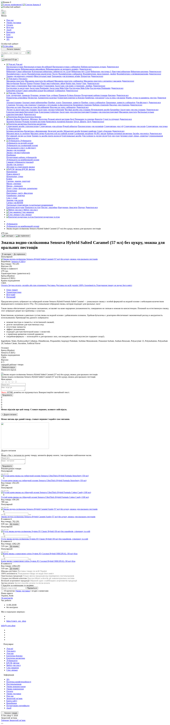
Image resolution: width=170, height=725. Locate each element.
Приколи (63, 95)
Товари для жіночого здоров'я (19, 76)
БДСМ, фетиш (12, 663)
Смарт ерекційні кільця (32, 90)
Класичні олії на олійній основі (59, 133)
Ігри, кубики (52, 95)
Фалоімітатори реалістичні (39, 74)
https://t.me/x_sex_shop (16, 621)
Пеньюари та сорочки (84, 119)
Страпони (10, 105)
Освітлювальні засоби (71, 136)
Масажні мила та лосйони (18, 133)
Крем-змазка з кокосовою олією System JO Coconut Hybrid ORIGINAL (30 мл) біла (38, 561)
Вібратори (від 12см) (80, 71)
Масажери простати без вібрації (39, 81)
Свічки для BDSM (14, 203)
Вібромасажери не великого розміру (62, 69)
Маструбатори (12, 83)
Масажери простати (15, 81)
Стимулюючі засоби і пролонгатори (22, 126)
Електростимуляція (15, 112)
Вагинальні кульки (15, 67)
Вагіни (23, 83)
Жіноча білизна (13, 119)
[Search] (28, 52)
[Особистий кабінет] (85, 7)
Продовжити (7, 395)
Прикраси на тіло (33, 207)
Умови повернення (15, 689)
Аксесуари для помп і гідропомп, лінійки (73, 86)
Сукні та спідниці (111, 119)
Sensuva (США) (18, 261)
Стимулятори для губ (113, 126)
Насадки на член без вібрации (35, 107)
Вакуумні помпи (35, 86)
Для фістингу (142, 102)
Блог (8, 34)
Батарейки (115, 110)
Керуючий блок (31, 112)
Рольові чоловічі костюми (34, 121)
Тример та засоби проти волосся (46, 136)
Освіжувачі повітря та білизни (71, 98)
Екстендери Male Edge (79, 88)
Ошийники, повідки (15, 195)
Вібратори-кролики (139, 71)
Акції (8, 30)
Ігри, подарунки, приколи (18, 95)
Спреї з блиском (104, 131)
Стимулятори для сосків (135, 126)
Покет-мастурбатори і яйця (53, 83)
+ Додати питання (9, 414)
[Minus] (2, 514)
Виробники (11, 703)
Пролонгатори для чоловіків (90, 126)
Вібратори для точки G (101, 71)
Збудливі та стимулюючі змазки (20, 167)
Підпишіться (32, 588)
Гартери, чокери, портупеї (18, 181)
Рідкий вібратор (70, 126)
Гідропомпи (48, 86)
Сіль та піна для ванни (115, 98)
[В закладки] (7, 235)
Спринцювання (156, 136)
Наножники (11, 172)
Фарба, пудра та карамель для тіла (141, 98)
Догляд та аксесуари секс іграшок (21, 110)
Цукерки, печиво (38, 95)
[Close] (2, 372)
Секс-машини (12, 668)
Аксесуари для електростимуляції (74, 112)
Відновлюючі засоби (100, 110)
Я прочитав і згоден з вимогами (26, 591)
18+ (8, 39)
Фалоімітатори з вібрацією (70, 74)
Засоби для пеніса (141, 133)
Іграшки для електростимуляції (104, 112)
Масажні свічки (37, 133)
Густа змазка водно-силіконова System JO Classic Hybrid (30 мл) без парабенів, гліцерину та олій (44, 539)
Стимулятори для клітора (50, 126)
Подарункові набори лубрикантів (21, 157)
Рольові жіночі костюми (59, 119)
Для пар (10, 653)
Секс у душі (11, 198)
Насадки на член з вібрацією (63, 107)
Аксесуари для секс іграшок (133, 110)
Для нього (11, 651)
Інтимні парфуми (88, 131)
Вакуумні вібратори (121, 71)
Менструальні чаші (42, 76)
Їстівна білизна (74, 95)
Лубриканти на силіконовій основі (22, 145)
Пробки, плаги (54, 102)
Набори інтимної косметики (119, 133)
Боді (72, 119)
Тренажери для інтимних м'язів (66, 76)
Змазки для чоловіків (15, 150)
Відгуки (10, 27)
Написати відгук (8, 367)
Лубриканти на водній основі (19, 143)
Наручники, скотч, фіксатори (19, 193)
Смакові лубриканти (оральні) (20, 162)
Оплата (9, 25)
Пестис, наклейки (49, 207)
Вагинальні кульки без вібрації (38, 67)
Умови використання (16, 686)
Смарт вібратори (23, 71)
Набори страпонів (100, 105)
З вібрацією (60, 90)
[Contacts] (3, 13)
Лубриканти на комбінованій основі (22, 160)
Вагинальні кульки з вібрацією (66, 67)
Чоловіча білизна (14, 121)
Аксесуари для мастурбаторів (50, 110)
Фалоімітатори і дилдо (16, 74)
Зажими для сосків (14, 200)
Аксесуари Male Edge (59, 88)
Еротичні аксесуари (15, 207)
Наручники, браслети (67, 207)
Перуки (81, 207)
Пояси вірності (13, 174)
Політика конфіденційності (18, 682)
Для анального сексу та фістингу (21, 148)
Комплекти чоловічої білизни (59, 121)
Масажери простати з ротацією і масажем (102, 81)
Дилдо (55, 74)
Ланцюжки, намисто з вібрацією (120, 102)
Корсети (98, 119)
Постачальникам (13, 684)
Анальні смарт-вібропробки (34, 102)
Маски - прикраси (14, 186)
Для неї (9, 648)
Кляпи (9, 179)
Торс (84, 83)
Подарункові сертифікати (17, 705)
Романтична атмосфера (16, 98)
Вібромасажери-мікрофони (33, 69)
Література (85, 76)
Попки (30, 83)
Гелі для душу (113, 136)
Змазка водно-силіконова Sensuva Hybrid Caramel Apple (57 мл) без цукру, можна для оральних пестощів (48, 517)
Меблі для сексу (13, 665)
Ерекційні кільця (14, 90)
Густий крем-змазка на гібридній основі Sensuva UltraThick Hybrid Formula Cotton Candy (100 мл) (45, 497)
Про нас (10, 20)
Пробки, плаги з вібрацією (93, 102)
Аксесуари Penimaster (39, 88)
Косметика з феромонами (35, 131)
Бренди (9, 37)
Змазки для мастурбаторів (18, 152)
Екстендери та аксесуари (17, 88)
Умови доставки (13, 22)
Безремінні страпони (82, 105)
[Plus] (30, 514)
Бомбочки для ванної (94, 98)
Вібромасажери (13, 69)
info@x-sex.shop (8, 625)
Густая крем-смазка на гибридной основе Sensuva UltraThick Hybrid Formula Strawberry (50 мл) (43, 480)
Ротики (36, 83)
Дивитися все (113, 67)
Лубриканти (12, 224)
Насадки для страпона (119, 105)
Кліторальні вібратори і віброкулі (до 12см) (51, 71)
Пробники (11, 155)
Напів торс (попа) (74, 83)
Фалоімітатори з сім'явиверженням (132, 74)
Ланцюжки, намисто (71, 102)
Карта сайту (11, 701)
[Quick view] (2, 490)
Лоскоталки (11, 191)
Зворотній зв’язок (14, 698)
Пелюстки (32, 98)
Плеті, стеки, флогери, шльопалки (21, 188)
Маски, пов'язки (13, 183)
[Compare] (7, 490)
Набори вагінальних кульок (93, 67)
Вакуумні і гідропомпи (16, 86)
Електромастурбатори (49, 112)
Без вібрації (49, 90)
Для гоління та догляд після (94, 136)
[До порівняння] (23, 235)
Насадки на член (14, 107)
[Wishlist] (5, 490)
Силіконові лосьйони (83, 133)
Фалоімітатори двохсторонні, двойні (99, 74)
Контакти (10, 32)
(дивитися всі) (23, 273)
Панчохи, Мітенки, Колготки (34, 119)
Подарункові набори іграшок (94, 95)
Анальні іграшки (14, 102)
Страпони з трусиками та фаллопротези (55, 105)
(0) (10, 266)
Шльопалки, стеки (14, 176)
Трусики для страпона (26, 105)
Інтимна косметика (15, 131)
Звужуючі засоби (55, 131)
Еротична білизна (14, 656)
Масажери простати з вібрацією (68, 81)
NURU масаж (100, 133)
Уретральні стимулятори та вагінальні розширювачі (29, 205)
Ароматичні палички (47, 98)
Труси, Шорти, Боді (82, 121)
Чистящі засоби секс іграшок (78, 110)
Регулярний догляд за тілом (18, 136)
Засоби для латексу (15, 164)
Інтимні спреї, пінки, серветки (134, 136)
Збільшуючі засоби (71, 131)
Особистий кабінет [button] (9, 44)
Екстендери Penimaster (100, 88)
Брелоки (112, 95)
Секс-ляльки (12, 670)
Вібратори (11, 71)
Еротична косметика (15, 658)
